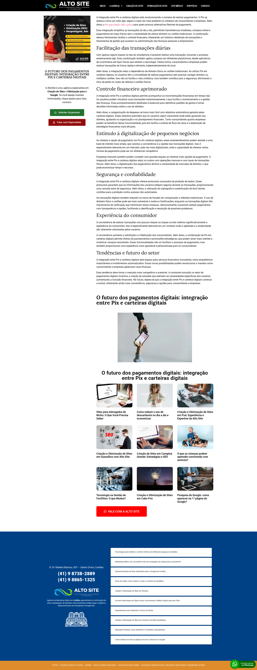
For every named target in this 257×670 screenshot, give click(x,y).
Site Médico (177, 6)
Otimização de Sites (157, 6)
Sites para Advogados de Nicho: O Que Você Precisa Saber (112, 415)
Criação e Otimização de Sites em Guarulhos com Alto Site (114, 455)
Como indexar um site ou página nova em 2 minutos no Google (140, 640)
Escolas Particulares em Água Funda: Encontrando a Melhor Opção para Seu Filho (147, 601)
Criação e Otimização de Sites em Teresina (131, 591)
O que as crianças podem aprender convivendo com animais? (192, 457)
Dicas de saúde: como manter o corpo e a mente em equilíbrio (139, 581)
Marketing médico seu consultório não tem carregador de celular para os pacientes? (148, 562)
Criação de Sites (134, 6)
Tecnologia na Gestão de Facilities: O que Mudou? (111, 497)
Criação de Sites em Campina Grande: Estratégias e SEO (154, 455)
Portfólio (192, 6)
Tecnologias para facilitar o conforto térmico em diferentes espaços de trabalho (146, 552)
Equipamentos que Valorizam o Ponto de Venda (134, 610)
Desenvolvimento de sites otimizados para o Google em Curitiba (140, 571)
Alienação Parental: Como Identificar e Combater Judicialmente (140, 630)
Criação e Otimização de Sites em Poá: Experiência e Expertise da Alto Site (195, 415)
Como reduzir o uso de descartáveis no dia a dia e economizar (153, 415)
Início (103, 6)
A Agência (114, 6)
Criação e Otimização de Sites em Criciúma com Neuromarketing (140, 620)
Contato (205, 6)
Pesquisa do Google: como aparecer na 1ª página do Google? (193, 498)
